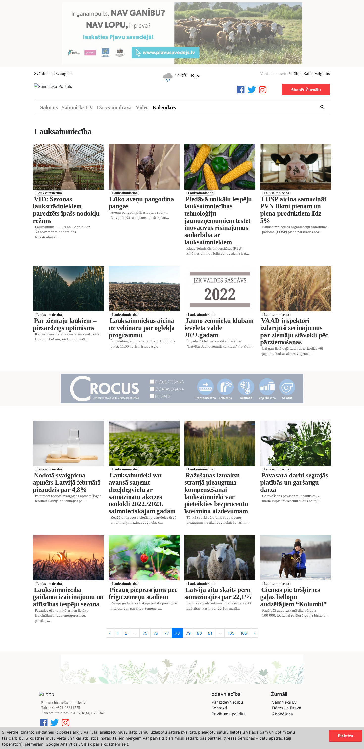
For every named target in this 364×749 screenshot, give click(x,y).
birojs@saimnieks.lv (70, 702)
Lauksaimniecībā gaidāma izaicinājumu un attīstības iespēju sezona (68, 597)
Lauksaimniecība (49, 193)
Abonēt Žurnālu (306, 89)
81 (210, 633)
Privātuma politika (229, 713)
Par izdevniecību (227, 702)
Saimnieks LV (77, 107)
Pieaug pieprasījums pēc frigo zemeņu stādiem (143, 593)
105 (231, 633)
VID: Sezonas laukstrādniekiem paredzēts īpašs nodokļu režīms (66, 209)
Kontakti (219, 707)
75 (145, 633)
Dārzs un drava (114, 107)
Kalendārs (164, 107)
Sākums (49, 107)
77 (166, 633)
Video (142, 107)
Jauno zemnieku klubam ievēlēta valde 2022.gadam (219, 328)
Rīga (195, 75)
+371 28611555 (68, 708)
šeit (124, 744)
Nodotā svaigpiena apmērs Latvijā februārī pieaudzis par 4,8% (66, 482)
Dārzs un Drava (286, 707)
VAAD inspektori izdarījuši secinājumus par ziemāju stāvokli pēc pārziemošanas (294, 331)
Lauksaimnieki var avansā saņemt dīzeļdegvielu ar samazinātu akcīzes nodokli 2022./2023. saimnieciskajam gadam (142, 493)
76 (156, 633)
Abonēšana (282, 713)
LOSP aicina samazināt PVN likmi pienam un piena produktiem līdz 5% (293, 209)
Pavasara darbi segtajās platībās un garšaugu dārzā (294, 482)
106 (243, 633)
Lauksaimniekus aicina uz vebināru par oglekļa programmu (142, 328)
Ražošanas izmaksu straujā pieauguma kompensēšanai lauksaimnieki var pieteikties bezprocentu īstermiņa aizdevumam (216, 493)
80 (199, 633)
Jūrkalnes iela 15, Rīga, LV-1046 (79, 713)
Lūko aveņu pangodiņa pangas (141, 202)
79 (188, 633)
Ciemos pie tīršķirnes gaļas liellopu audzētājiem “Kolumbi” (293, 597)
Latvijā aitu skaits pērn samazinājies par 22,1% (217, 593)
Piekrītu (345, 735)
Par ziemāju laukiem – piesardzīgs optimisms (65, 324)
